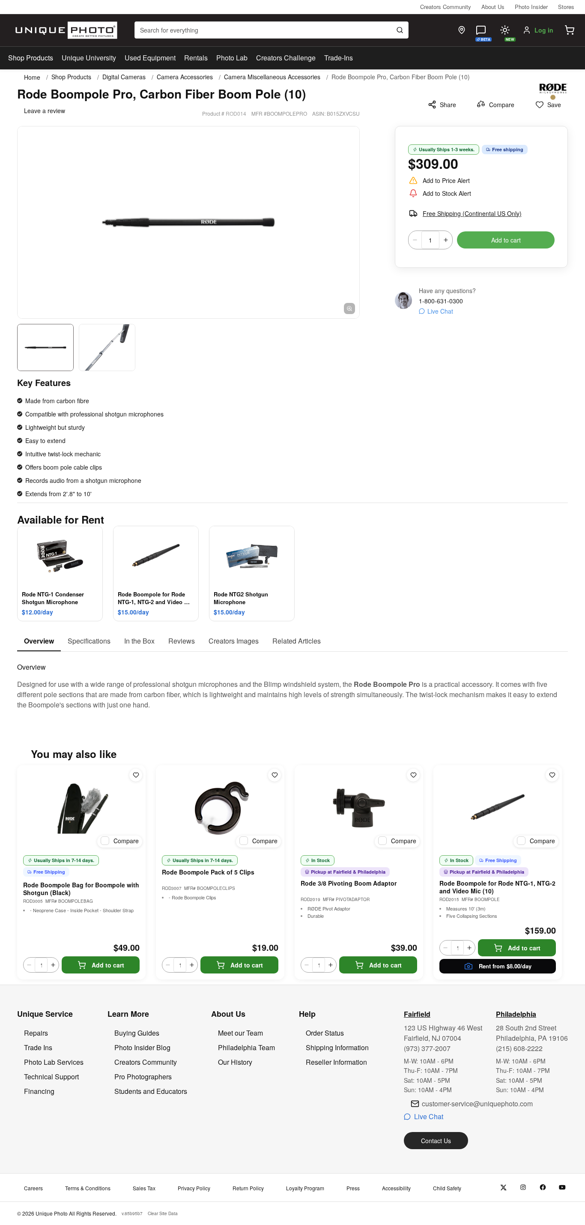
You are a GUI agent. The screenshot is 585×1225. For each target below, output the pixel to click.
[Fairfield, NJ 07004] (461, 30)
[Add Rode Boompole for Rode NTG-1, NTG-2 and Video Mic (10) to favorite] (552, 775)
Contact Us (436, 1140)
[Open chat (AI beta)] (481, 30)
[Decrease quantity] (415, 240)
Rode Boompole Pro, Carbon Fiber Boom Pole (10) (400, 77)
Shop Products (30, 58)
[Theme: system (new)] (504, 30)
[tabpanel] (292, 681)
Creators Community (445, 7)
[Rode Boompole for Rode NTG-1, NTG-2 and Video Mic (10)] (497, 808)
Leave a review (44, 110)
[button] (569, 30)
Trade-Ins (338, 58)
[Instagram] (523, 1187)
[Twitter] (503, 1187)
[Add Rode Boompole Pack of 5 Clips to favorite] (274, 775)
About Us (492, 7)
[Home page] (64, 30)
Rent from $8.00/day (505, 966)
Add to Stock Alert (447, 193)
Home (32, 77)
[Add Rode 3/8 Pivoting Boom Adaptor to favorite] (413, 775)
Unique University (89, 58)
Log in (543, 30)
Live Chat (440, 311)
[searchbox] (271, 30)
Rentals (196, 58)
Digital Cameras (124, 77)
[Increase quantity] (445, 240)
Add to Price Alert (446, 180)
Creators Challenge (286, 58)
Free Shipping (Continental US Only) (472, 213)
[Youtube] (562, 1187)
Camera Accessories (185, 77)
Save (554, 104)
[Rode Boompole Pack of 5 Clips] (220, 808)
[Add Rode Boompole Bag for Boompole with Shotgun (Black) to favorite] (135, 775)
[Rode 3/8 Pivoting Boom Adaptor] (359, 808)
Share (448, 104)
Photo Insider (531, 7)
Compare (501, 104)
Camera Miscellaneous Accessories (272, 77)
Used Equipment (150, 58)
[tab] (39, 641)
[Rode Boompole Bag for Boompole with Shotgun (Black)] (81, 808)
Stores (566, 7)
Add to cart (506, 240)
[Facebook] (542, 1187)
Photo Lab (232, 58)
